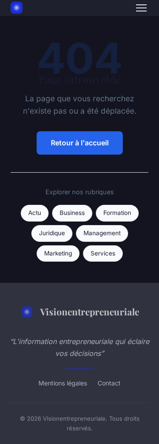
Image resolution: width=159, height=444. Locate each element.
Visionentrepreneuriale (89, 311)
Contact (109, 383)
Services (103, 253)
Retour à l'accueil (80, 142)
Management (102, 233)
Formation (117, 212)
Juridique (52, 233)
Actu (34, 212)
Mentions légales (62, 383)
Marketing (58, 253)
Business (72, 212)
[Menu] (141, 8)
